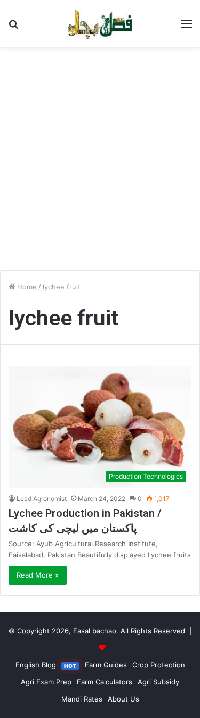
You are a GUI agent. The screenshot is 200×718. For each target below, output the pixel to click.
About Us (123, 699)
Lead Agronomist (42, 499)
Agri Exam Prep (46, 682)
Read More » (38, 575)
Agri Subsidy (158, 682)
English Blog (45, 665)
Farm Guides (106, 665)
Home (26, 286)
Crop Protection (158, 665)
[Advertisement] (100, 162)
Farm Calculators (104, 682)
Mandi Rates (81, 699)
